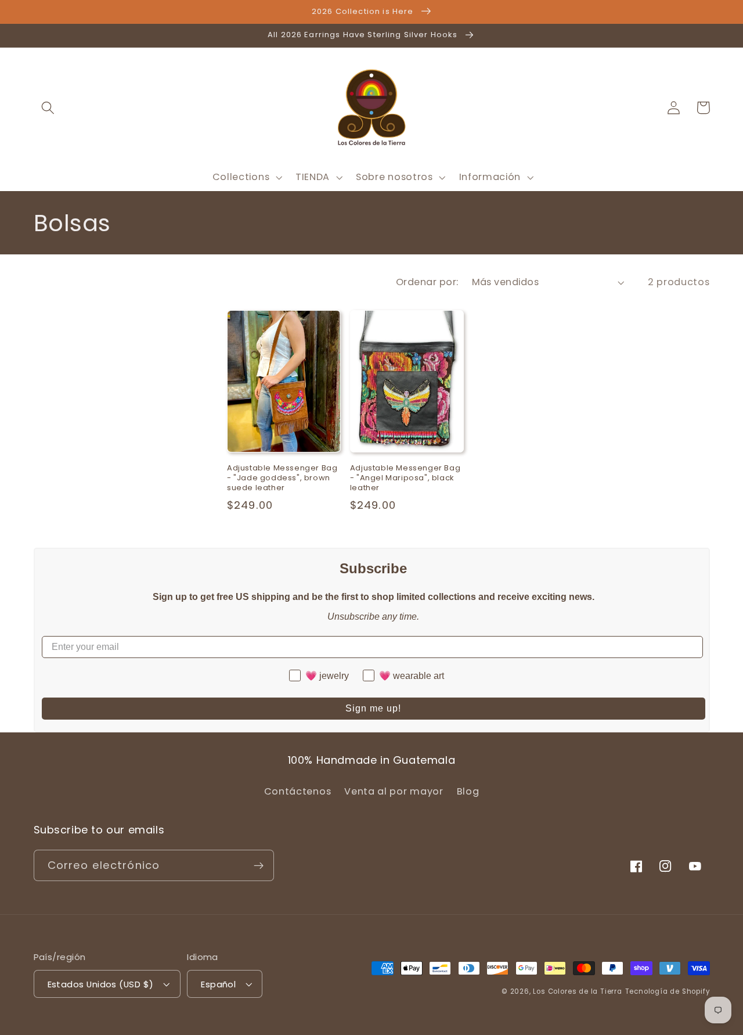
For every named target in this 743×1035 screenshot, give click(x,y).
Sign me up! (373, 708)
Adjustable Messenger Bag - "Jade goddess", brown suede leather (282, 478)
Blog (468, 791)
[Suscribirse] (258, 865)
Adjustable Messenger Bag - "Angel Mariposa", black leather (405, 478)
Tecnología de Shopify (667, 991)
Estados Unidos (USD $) (101, 984)
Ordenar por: (427, 282)
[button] (48, 108)
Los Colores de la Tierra (577, 991)
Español (218, 984)
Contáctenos (297, 791)
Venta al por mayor (393, 791)
